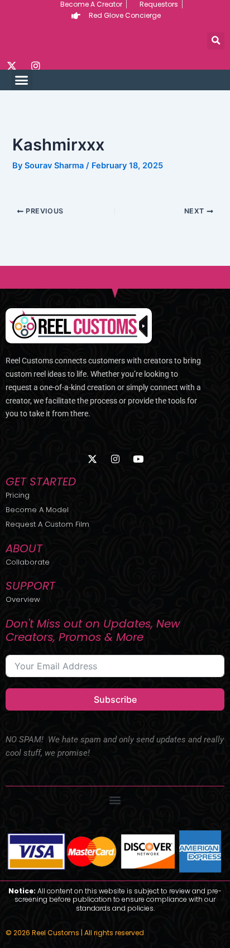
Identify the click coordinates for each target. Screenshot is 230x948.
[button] (215, 41)
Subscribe (115, 699)
